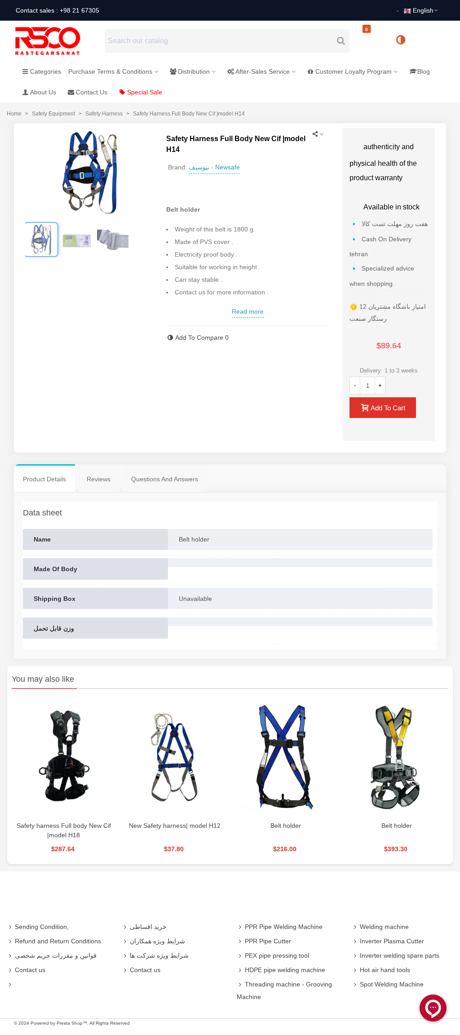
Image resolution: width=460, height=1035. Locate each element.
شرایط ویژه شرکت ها (159, 955)
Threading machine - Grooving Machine (284, 990)
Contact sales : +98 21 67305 (57, 10)
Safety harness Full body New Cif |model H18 (64, 830)
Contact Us (91, 92)
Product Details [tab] (44, 479)
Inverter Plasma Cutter (392, 941)
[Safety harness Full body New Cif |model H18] (63, 757)
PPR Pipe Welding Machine (284, 926)
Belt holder (285, 825)
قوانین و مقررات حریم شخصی (56, 955)
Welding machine (384, 926)
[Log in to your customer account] (431, 40)
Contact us (30, 969)
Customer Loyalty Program (353, 71)
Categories (45, 71)
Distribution (194, 71)
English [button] (423, 10)
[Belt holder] (285, 757)
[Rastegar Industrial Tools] (57, 40)
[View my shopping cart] (374, 41)
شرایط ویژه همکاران (157, 941)
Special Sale (144, 92)
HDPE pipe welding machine (285, 969)
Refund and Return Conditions (58, 941)
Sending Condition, (42, 926)
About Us (43, 92)
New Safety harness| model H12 (175, 825)
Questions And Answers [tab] (164, 479)
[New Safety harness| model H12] (174, 757)
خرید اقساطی (148, 926)
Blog (423, 71)
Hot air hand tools (385, 969)
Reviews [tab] (99, 479)
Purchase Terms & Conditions (110, 71)
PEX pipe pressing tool (277, 955)
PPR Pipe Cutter (268, 941)
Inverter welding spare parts (399, 955)
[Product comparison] (404, 41)
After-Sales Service (262, 71)
